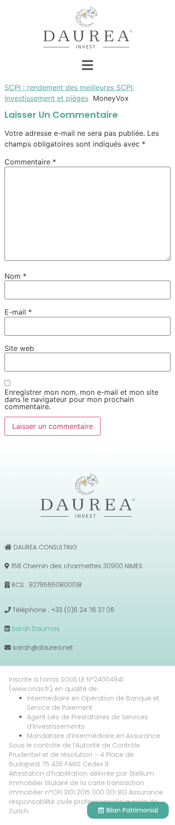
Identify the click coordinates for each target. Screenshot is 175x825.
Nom (15, 276)
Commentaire (30, 161)
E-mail (18, 311)
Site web (19, 348)
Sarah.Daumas (36, 628)
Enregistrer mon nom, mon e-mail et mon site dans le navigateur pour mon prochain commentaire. (81, 399)
